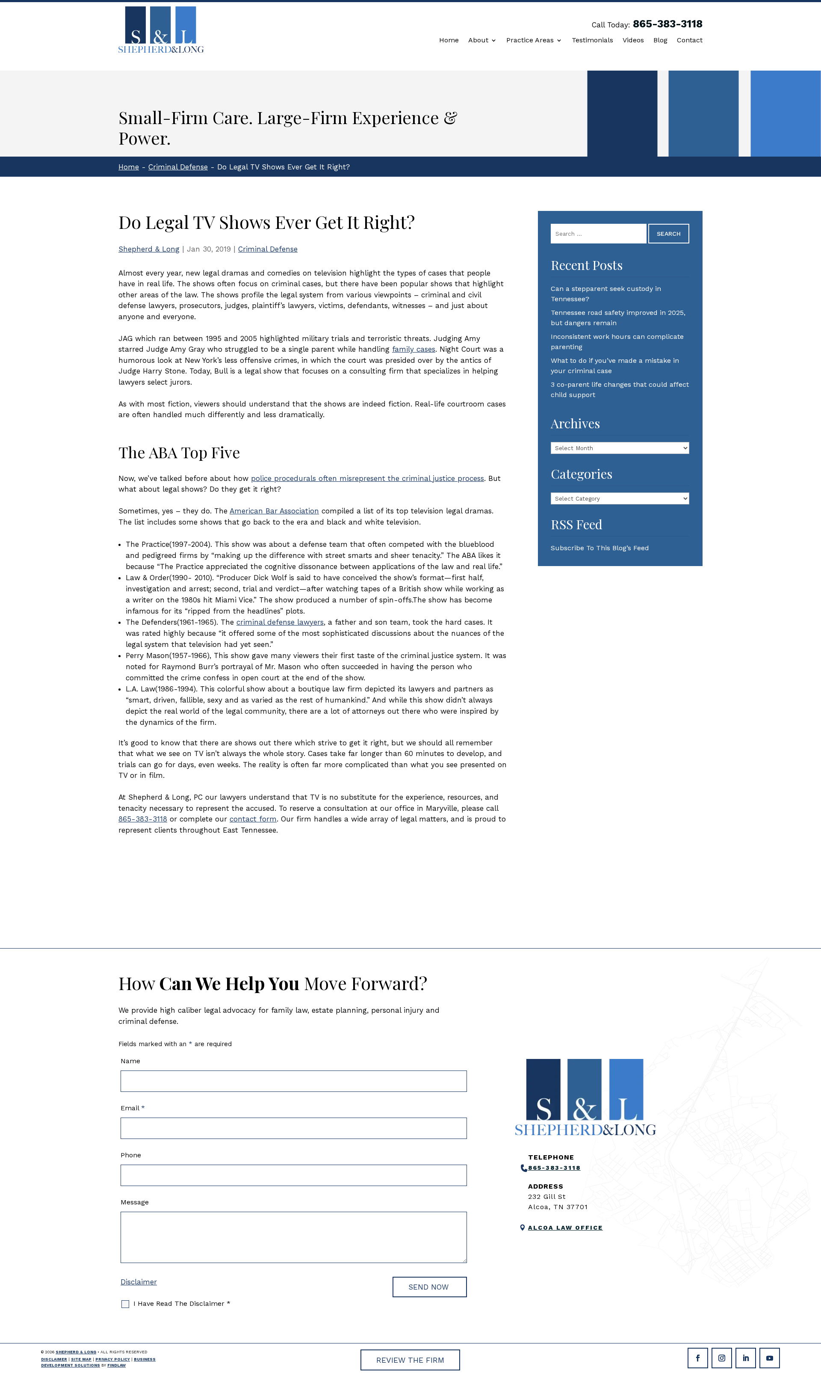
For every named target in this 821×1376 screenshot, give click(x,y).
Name (130, 1061)
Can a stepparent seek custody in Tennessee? (606, 294)
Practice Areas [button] (530, 40)
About (478, 40)
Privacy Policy (112, 1359)
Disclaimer (139, 1282)
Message (135, 1202)
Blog (660, 40)
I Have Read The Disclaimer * (181, 1303)
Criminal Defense (268, 249)
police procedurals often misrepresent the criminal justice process (367, 478)
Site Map (81, 1359)
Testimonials (592, 40)
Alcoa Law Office (565, 1227)
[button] (812, 1314)
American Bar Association (274, 511)
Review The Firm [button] (410, 1359)
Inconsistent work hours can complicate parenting (617, 341)
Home (449, 40)
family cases (413, 349)
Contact (690, 40)
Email (133, 1108)
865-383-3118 (668, 24)
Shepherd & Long (149, 249)
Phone (131, 1155)
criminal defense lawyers (280, 622)
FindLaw (116, 1365)
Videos (633, 40)
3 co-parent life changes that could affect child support (620, 389)
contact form (253, 819)
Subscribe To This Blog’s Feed (600, 548)
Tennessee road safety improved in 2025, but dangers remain (618, 317)
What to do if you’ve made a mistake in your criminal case (615, 365)
